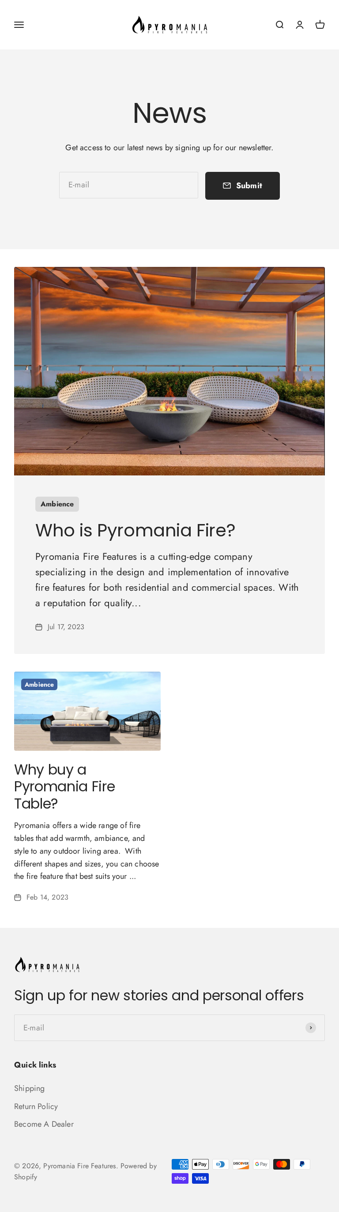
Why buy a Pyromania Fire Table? (64, 786)
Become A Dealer (44, 1124)
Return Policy (36, 1106)
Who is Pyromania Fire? (135, 530)
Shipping (29, 1088)
